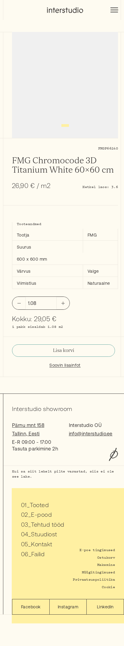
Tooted (39, 504)
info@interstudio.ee (91, 433)
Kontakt (41, 544)
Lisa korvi (63, 350)
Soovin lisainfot (65, 365)
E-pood (41, 514)
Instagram (68, 606)
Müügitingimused (98, 572)
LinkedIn (105, 606)
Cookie (108, 586)
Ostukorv (106, 557)
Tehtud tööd (47, 524)
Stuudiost (44, 534)
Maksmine (106, 564)
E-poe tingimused (97, 549)
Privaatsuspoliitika (94, 579)
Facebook (31, 606)
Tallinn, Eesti (26, 433)
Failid (38, 553)
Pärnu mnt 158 (28, 425)
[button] (65, 125)
